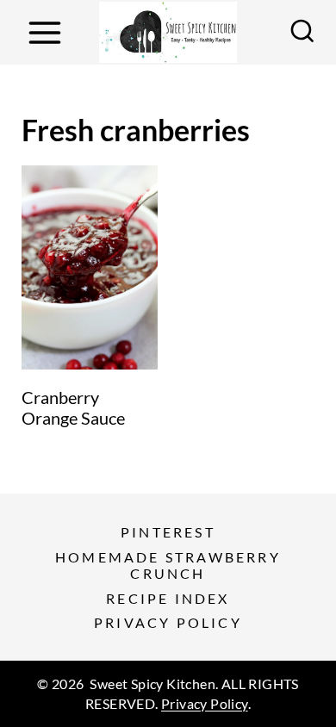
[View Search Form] (302, 33)
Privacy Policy (168, 622)
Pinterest (168, 532)
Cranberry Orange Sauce (73, 407)
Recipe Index (167, 598)
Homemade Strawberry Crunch (168, 565)
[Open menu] (44, 32)
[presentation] (90, 267)
